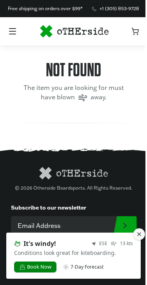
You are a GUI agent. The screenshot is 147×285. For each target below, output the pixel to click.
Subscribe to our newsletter (48, 207)
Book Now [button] (39, 266)
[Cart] (135, 31)
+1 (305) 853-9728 (119, 8)
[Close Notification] (139, 234)
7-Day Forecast (87, 267)
